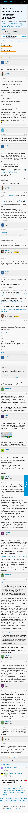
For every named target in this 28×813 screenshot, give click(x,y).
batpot (3, 33)
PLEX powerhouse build (15, 774)
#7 (26, 256)
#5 (26, 192)
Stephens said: (5, 582)
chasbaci (6, 775)
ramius (7, 415)
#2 (26, 78)
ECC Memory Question (10, 767)
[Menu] (2, 2)
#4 (26, 151)
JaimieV (7, 129)
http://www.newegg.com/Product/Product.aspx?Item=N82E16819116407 (13, 171)
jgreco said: (4, 232)
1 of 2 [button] (10, 757)
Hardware (11, 769)
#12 (26, 421)
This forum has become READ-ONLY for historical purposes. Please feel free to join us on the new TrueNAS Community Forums (14, 24)
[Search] (27, 2)
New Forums (26, 486)
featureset (11, 195)
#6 (26, 229)
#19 (26, 727)
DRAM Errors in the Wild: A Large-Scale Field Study (14, 556)
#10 (26, 362)
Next (14, 757)
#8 (26, 277)
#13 (26, 455)
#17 (26, 661)
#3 (26, 134)
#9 (26, 320)
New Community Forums (13, 808)
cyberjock (8, 388)
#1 (26, 67)
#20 (26, 743)
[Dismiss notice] (25, 6)
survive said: (4, 365)
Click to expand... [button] (14, 377)
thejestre (7, 449)
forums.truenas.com (19, 798)
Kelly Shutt (6, 769)
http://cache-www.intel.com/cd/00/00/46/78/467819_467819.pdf (14, 334)
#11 (26, 393)
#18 (26, 690)
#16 (26, 579)
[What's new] (24, 2)
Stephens (7, 532)
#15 (26, 538)
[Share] (25, 67)
